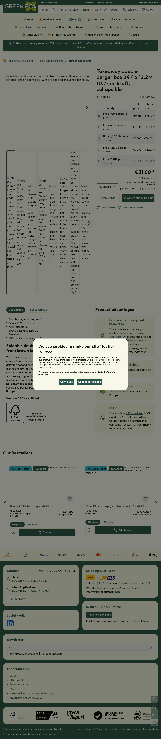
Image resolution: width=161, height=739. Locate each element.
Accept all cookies (89, 381)
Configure (66, 381)
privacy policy (44, 367)
